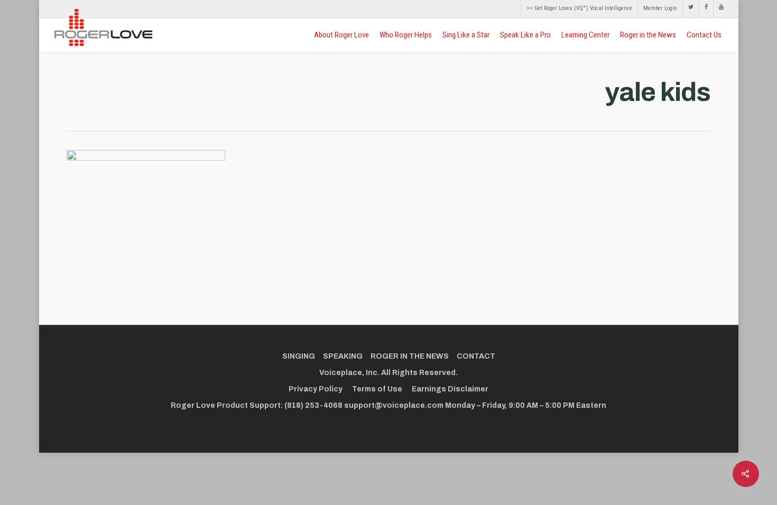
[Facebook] (706, 8)
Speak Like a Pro (525, 35)
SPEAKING (343, 356)
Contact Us (704, 35)
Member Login (660, 8)
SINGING (298, 356)
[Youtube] (718, 8)
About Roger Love (341, 35)
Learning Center (585, 35)
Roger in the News (648, 35)
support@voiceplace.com (393, 405)
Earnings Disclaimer (450, 389)
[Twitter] (690, 8)
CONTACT (476, 356)
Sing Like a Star (465, 35)
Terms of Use (377, 389)
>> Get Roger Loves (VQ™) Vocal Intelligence (579, 8)
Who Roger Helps (406, 35)
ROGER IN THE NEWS (410, 356)
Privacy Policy (316, 389)
